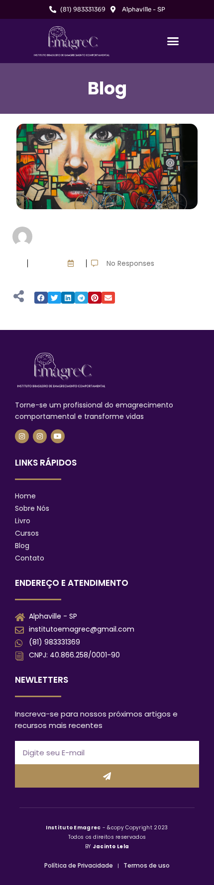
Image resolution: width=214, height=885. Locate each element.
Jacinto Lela (111, 846)
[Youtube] (58, 436)
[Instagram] (22, 436)
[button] (173, 41)
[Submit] (107, 776)
